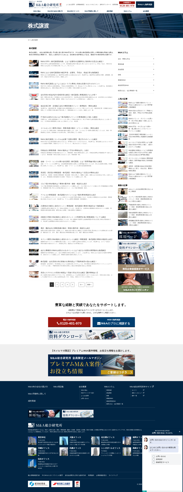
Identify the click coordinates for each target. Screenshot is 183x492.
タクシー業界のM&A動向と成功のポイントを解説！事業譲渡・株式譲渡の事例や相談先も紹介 (77, 239)
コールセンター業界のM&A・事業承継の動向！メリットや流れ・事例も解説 (70, 128)
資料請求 (159, 459)
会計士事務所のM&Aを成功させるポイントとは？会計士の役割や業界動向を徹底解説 (73, 250)
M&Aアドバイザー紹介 (87, 393)
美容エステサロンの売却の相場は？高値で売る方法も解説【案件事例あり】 (70, 273)
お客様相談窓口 (101, 475)
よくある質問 (70, 4)
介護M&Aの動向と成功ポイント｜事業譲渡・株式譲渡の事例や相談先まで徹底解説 (72, 206)
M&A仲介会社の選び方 (55, 11)
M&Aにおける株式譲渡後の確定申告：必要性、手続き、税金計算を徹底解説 (70, 72)
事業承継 (121, 64)
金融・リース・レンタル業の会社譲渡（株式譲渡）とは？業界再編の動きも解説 (71, 161)
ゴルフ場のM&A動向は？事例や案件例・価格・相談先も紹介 (64, 184)
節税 (119, 75)
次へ (81, 284)
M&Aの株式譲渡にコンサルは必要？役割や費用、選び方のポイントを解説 (69, 139)
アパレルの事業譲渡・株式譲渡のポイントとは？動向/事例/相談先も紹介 (68, 195)
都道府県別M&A (123, 85)
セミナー (134, 390)
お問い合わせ (85, 398)
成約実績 (110, 11)
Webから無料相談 (145, 4)
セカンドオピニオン (92, 4)
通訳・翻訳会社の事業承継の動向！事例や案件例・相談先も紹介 (65, 228)
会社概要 (146, 11)
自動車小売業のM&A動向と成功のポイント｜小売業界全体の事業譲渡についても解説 (73, 217)
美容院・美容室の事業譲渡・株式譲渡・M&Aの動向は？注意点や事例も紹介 (70, 172)
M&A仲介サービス (73, 11)
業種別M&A (122, 80)
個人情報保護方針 (34, 475)
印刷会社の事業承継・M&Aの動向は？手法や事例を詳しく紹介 (65, 150)
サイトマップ (113, 475)
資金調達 (121, 69)
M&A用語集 (58, 387)
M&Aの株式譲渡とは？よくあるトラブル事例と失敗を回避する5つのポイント (70, 84)
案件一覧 (134, 395)
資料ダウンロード (105, 4)
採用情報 (115, 4)
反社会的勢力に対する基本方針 (75, 475)
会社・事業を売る (124, 59)
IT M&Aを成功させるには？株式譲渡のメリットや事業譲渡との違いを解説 (69, 117)
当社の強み (37, 11)
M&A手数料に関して (91, 11)
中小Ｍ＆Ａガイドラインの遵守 (52, 475)
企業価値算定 (80, 4)
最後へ (89, 284)
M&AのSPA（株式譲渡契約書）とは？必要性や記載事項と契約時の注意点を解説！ (72, 61)
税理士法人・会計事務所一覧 (127, 90)
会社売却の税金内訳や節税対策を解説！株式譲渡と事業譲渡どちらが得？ (69, 95)
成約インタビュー (137, 393)
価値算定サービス (162, 462)
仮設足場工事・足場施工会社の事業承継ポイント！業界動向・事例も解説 (69, 106)
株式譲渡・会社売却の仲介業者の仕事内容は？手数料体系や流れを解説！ (69, 261)
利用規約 (91, 475)
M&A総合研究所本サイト (140, 387)
